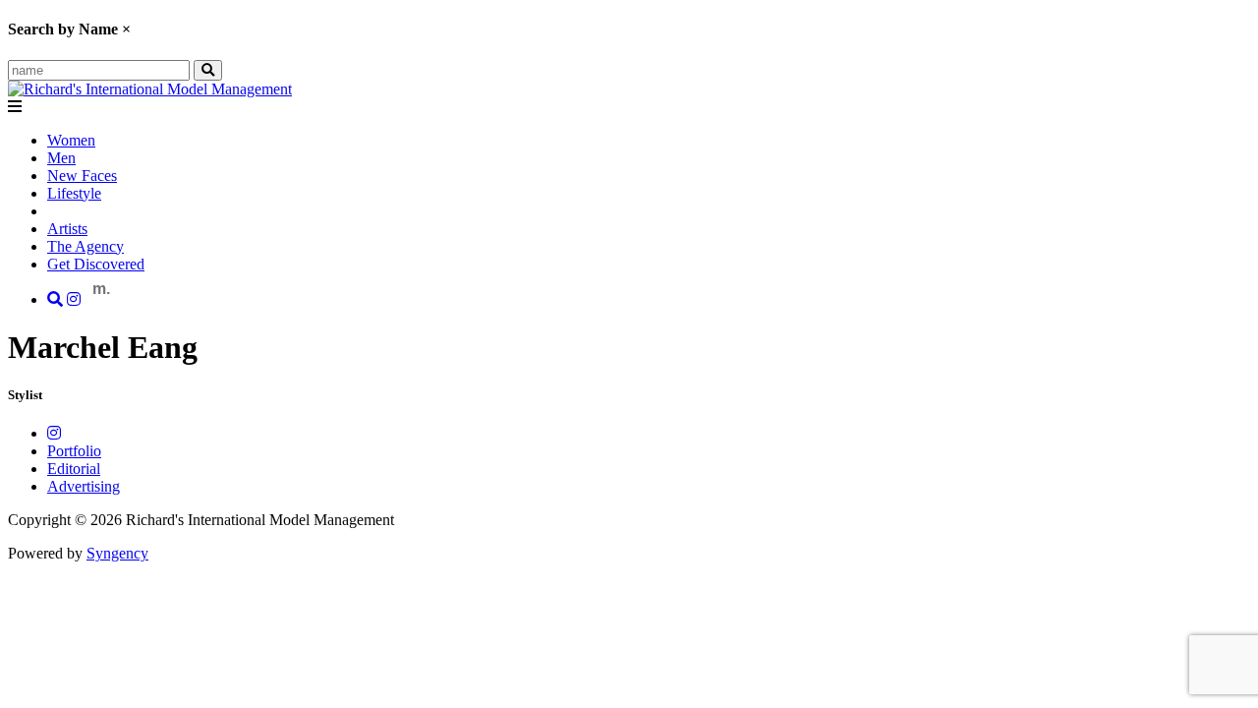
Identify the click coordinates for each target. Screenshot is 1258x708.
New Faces (82, 175)
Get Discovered (95, 264)
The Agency (85, 246)
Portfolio (74, 450)
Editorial (73, 468)
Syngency (117, 553)
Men (61, 157)
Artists (67, 228)
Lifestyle (74, 193)
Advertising (83, 486)
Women (71, 140)
